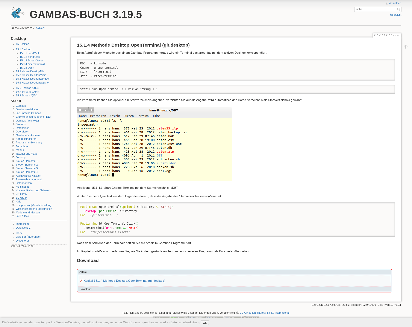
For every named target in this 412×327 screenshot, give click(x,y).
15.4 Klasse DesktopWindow (32, 78)
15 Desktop (22, 44)
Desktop (21, 157)
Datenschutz (23, 227)
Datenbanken (24, 183)
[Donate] (179, 317)
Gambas (21, 105)
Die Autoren (23, 240)
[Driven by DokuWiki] (250, 317)
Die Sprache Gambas (28, 113)
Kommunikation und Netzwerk (33, 190)
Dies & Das (22, 216)
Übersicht (395, 14)
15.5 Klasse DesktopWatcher (33, 82)
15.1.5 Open (27, 67)
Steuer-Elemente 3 (27, 168)
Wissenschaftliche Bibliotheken (34, 208)
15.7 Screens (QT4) (27, 91)
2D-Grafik (21, 194)
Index (19, 233)
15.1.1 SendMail (29, 53)
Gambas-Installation (27, 109)
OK (205, 322)
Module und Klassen (28, 212)
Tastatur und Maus (26, 153)
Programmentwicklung (29, 142)
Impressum (22, 223)
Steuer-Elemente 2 (27, 164)
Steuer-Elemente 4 (27, 171)
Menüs (20, 150)
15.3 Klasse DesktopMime (31, 75)
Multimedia (22, 186)
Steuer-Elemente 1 (27, 161)
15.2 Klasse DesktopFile (30, 71)
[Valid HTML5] (214, 317)
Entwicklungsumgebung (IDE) (33, 116)
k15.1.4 (40, 27)
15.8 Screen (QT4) (26, 95)
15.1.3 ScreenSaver (31, 60)
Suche (399, 9)
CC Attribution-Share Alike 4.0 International (264, 312)
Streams (21, 124)
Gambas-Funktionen (28, 135)
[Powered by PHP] (197, 317)
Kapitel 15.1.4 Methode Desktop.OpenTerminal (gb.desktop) (124, 280)
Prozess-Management (29, 179)
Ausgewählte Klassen (28, 175)
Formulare (22, 146)
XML (18, 201)
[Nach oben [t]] (405, 47)
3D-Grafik (21, 197)
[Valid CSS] (232, 317)
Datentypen (22, 127)
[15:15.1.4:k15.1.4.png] (154, 143)
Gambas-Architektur (27, 120)
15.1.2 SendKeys (30, 56)
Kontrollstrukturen (26, 138)
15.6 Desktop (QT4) (27, 88)
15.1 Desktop (23, 49)
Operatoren (22, 131)
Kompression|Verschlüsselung (33, 205)
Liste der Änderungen (28, 236)
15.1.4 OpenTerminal (32, 64)
